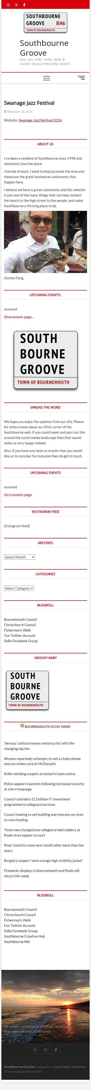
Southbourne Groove (44, 47)
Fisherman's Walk (17, 630)
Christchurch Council (20, 625)
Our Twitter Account (19, 635)
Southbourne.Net (17, 941)
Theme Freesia (61, 1067)
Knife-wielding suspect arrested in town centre (39, 774)
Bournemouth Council (20, 619)
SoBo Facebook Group (21, 641)
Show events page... (19, 317)
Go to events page (18, 495)
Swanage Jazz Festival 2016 (40, 120)
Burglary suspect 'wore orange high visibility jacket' (43, 860)
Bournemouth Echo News (47, 726)
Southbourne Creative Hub (24, 936)
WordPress (79, 1067)
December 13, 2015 (19, 111)
